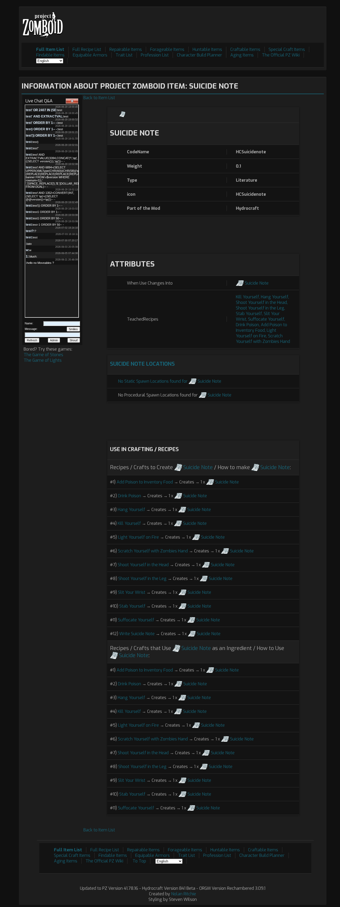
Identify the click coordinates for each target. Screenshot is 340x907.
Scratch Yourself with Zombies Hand (263, 338)
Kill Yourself (247, 297)
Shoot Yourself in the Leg (260, 308)
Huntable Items (207, 49)
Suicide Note (257, 283)
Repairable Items (125, 49)
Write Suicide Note (137, 633)
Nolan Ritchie (183, 894)
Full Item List (50, 49)
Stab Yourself (249, 313)
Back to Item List (99, 98)
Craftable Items (245, 49)
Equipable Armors (90, 55)
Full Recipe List (87, 49)
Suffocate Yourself (266, 319)
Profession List (155, 55)
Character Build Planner (199, 55)
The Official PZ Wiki (281, 55)
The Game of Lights (43, 360)
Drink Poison (247, 325)
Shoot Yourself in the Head (261, 302)
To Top (139, 861)
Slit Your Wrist (131, 592)
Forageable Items (167, 49)
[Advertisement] (227, 21)
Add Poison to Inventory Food (261, 327)
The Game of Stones (43, 354)
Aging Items (242, 55)
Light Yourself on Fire (256, 333)
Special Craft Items (287, 49)
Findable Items (50, 55)
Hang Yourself (274, 297)
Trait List (124, 55)
